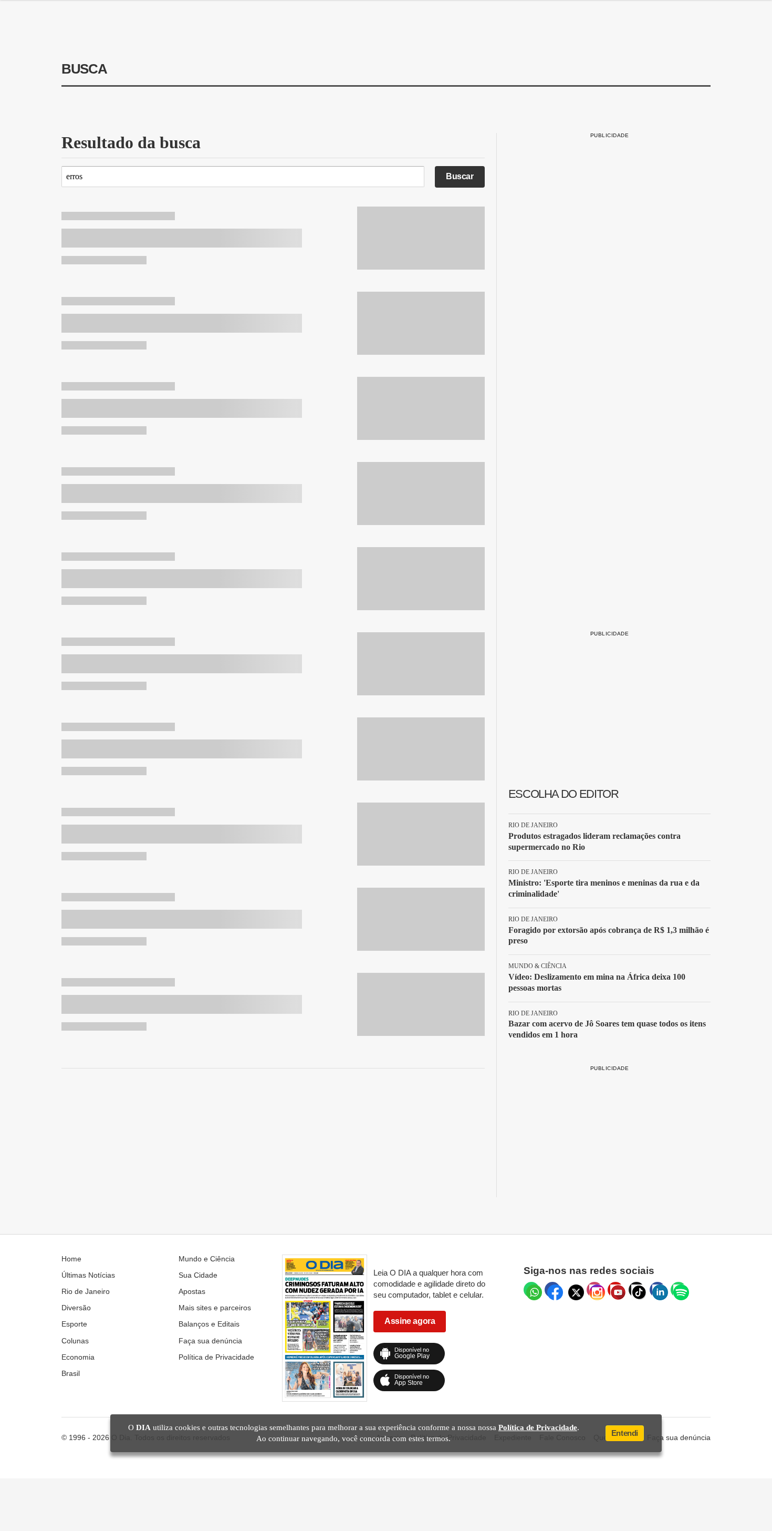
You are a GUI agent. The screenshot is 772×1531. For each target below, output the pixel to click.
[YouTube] (615, 1290)
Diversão (76, 1307)
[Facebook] (552, 1290)
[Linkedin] (657, 1290)
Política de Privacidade (216, 1357)
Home (71, 1259)
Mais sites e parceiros (215, 1307)
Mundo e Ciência (207, 1259)
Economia (78, 1357)
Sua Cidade (198, 1275)
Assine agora (409, 1321)
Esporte (74, 1324)
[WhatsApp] (531, 1290)
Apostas (192, 1291)
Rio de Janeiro (85, 1291)
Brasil (70, 1373)
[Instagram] (594, 1290)
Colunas (75, 1341)
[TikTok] (636, 1290)
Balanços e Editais (209, 1324)
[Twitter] (573, 1290)
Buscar (460, 176)
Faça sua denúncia (210, 1341)
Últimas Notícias (88, 1275)
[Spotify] (678, 1290)
